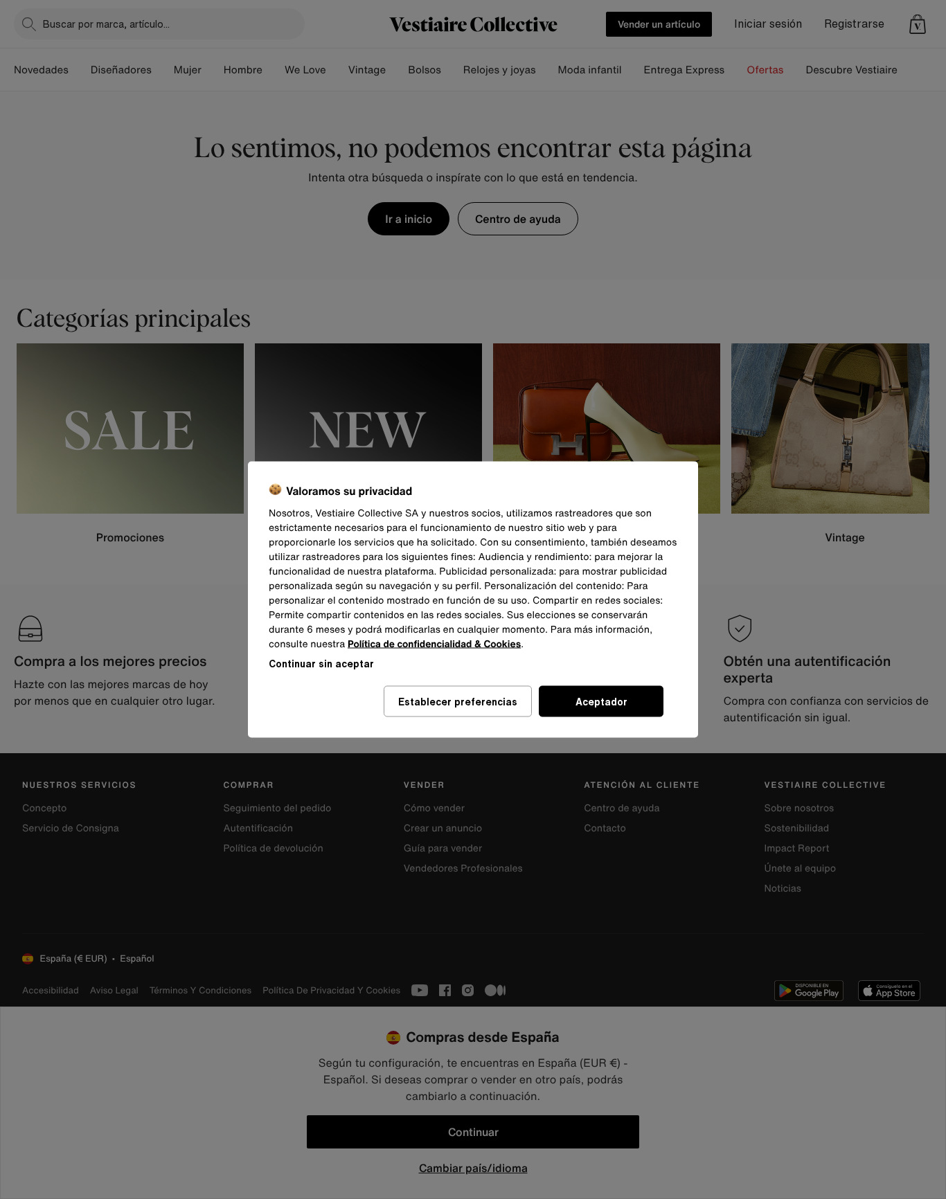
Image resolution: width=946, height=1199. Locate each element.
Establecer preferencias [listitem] (457, 701)
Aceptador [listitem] (601, 701)
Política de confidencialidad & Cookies (434, 644)
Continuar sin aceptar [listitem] (321, 663)
